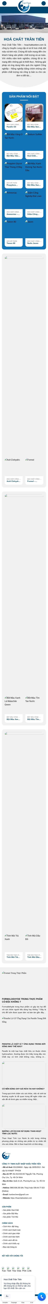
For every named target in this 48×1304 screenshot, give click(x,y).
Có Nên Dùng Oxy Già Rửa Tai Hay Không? (23, 1089)
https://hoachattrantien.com (21, 1198)
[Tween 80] (14, 229)
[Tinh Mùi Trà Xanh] (14, 943)
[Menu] (4, 3)
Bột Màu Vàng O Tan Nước (13, 156)
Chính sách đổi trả (10, 1240)
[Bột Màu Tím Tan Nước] (34, 705)
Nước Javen (32, 243)
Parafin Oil (11, 127)
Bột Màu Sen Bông (33, 127)
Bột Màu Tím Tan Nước (33, 719)
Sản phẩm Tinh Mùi (10, 1217)
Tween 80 (11, 243)
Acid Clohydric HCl (13, 481)
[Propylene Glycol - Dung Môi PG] (14, 171)
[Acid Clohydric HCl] (14, 467)
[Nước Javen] (34, 229)
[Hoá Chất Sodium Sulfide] (34, 142)
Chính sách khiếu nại (11, 1244)
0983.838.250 (15, 1188)
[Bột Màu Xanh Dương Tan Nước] (34, 171)
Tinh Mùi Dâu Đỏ (33, 957)
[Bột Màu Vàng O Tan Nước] (14, 142)
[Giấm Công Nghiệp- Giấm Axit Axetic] (34, 200)
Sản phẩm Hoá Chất (11, 1210)
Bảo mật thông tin (10, 1247)
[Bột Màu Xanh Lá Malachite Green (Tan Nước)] (14, 705)
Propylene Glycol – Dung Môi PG (13, 185)
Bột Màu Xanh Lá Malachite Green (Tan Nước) (13, 719)
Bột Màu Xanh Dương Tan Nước (33, 185)
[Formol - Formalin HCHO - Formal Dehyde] (34, 467)
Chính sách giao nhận (11, 1233)
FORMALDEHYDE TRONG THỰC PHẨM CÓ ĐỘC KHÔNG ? (22, 1000)
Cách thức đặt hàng (10, 1227)
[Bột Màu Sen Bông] (34, 113)
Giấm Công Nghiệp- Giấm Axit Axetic (33, 214)
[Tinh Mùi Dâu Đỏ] (34, 943)
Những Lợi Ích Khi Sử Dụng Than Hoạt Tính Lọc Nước (21, 1132)
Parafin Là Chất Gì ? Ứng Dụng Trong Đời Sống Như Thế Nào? (23, 1045)
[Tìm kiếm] (43, 3)
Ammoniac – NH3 (12, 214)
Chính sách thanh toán (12, 1230)
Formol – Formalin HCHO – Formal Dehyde (34, 481)
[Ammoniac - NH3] (14, 200)
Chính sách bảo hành (11, 1237)
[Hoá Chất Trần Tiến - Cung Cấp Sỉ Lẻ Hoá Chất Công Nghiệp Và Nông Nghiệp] (24, 6)
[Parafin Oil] (14, 113)
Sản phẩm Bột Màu (10, 1214)
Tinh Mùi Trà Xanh (12, 957)
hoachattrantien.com (33, 45)
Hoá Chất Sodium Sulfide (34, 156)
